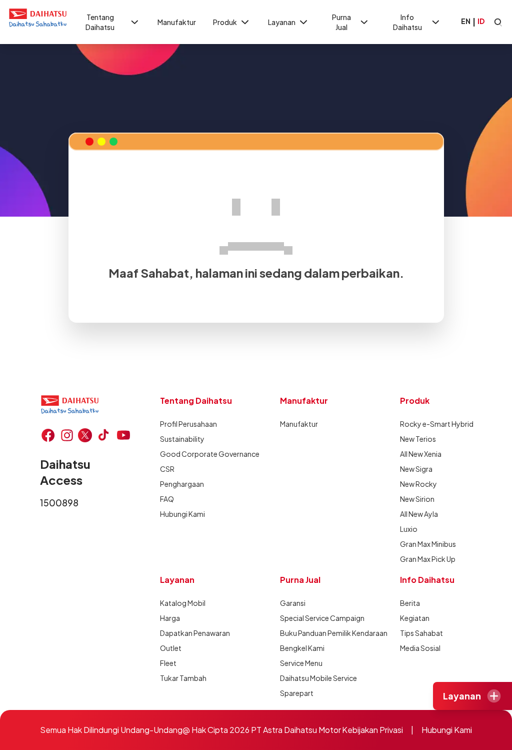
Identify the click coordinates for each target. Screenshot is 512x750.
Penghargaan (182, 483)
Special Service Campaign (322, 617)
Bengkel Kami (302, 647)
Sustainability (182, 438)
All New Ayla (419, 513)
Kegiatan (415, 617)
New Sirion (417, 498)
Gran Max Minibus (428, 543)
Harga (170, 617)
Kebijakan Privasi (372, 729)
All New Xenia (421, 453)
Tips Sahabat (421, 632)
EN (465, 21)
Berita (410, 602)
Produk (225, 22)
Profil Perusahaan (188, 423)
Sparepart (297, 692)
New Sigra (416, 468)
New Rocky (418, 483)
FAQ (167, 498)
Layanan (282, 22)
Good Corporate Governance (210, 453)
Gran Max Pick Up (428, 558)
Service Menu (301, 662)
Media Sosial (420, 647)
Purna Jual (341, 22)
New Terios (418, 438)
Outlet (171, 647)
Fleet (168, 662)
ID (481, 21)
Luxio (409, 528)
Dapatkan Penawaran (195, 632)
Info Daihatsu (407, 22)
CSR (167, 468)
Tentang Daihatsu (100, 22)
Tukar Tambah (183, 677)
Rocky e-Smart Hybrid (437, 423)
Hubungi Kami (182, 513)
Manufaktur (177, 22)
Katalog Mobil (183, 602)
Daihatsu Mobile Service (318, 677)
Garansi (293, 602)
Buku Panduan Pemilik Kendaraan (334, 632)
